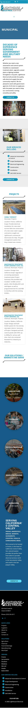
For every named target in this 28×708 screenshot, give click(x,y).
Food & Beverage (6, 646)
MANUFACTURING (14, 475)
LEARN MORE (14, 394)
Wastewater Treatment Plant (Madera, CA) (13, 316)
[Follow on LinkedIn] (15, 1)
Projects (14, 219)
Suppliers (4, 628)
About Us (4, 630)
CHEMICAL (14, 419)
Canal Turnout (10, 217)
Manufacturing (6, 648)
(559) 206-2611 (6, 2)
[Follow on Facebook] (17, 1)
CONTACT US (14, 581)
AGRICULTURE (14, 391)
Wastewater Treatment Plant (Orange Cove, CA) (13, 265)
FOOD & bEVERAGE (14, 447)
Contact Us (10, 97)
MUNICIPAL (14, 503)
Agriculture (4, 641)
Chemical (7, 267)
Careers (3, 632)
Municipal (7, 219)
